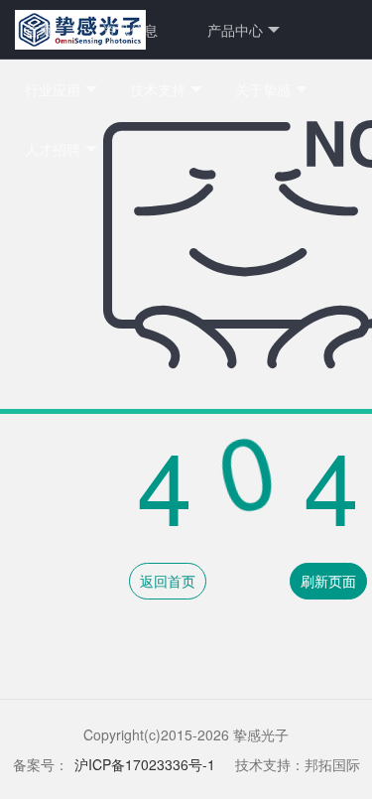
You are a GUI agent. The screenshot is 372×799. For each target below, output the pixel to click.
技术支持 (158, 89)
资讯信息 (130, 30)
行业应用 (52, 89)
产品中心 (235, 30)
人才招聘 (52, 149)
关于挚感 (263, 89)
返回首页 (167, 581)
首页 (39, 30)
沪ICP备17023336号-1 (144, 764)
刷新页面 (328, 581)
